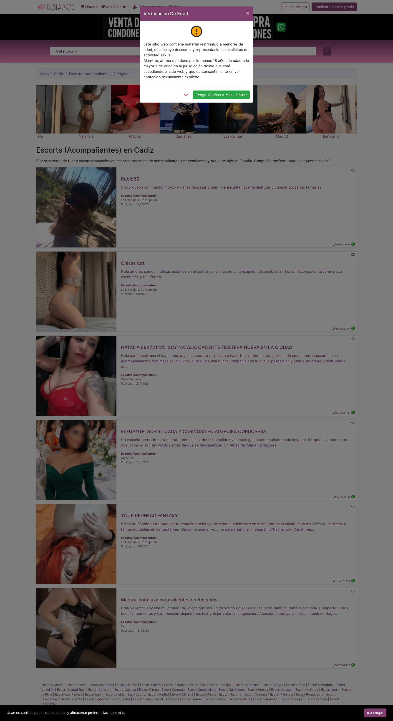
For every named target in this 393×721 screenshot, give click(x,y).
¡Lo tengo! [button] (375, 713)
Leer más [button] (117, 713)
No (186, 95)
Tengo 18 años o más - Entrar (221, 95)
